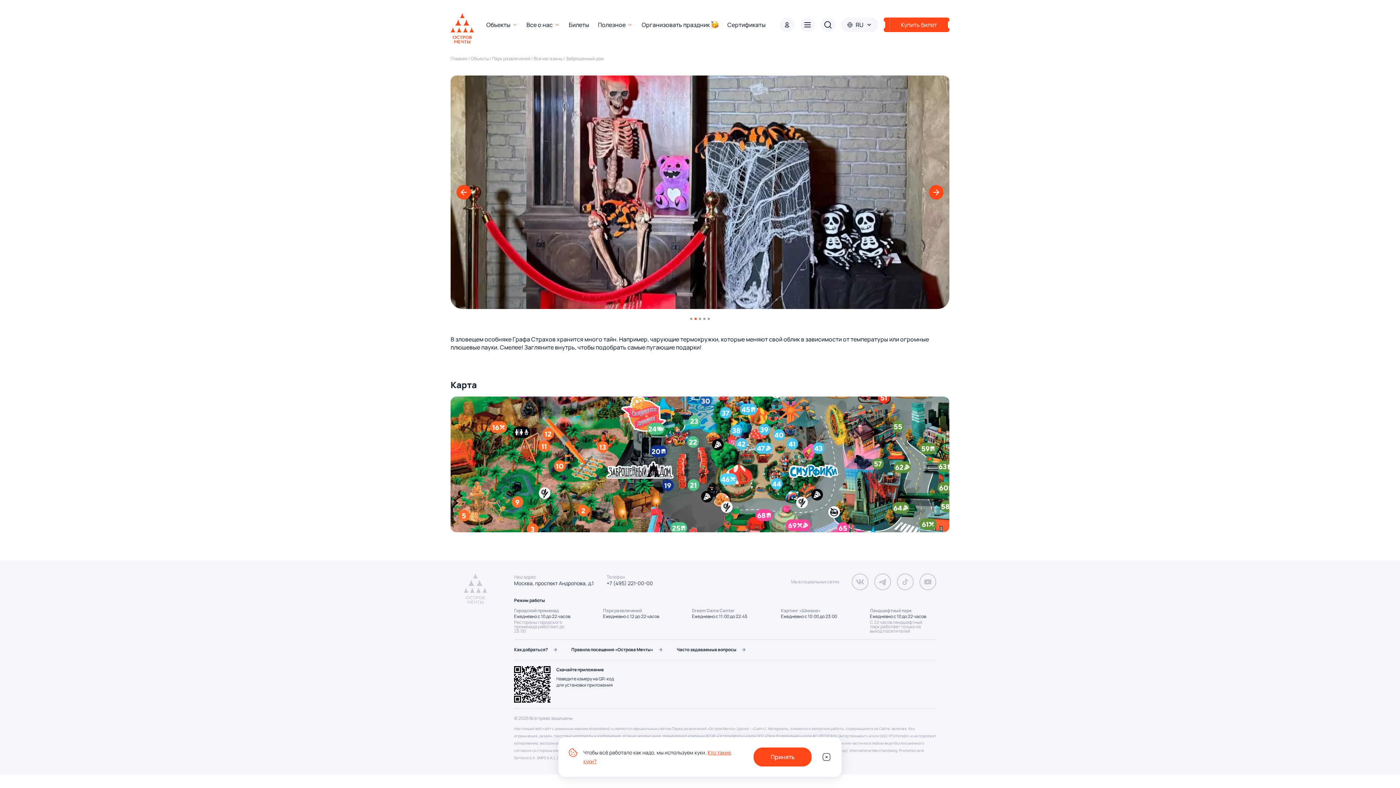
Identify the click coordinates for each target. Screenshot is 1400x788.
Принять (783, 757)
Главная (459, 58)
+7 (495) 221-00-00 (630, 583)
